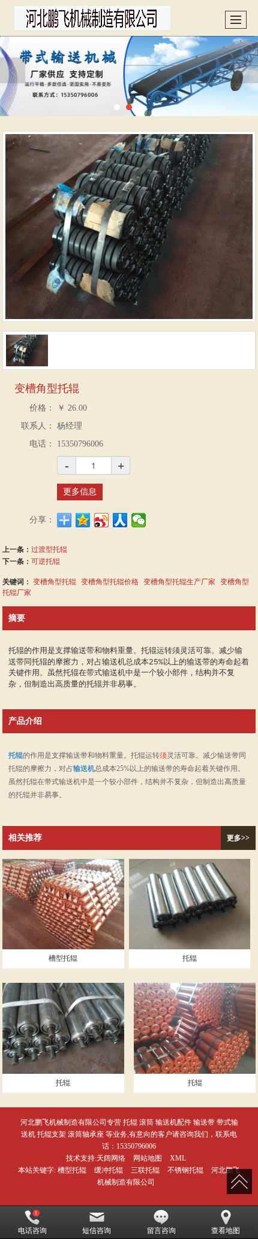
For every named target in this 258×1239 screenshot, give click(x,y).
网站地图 (147, 1158)
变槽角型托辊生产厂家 (179, 581)
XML (178, 1158)
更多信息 (80, 491)
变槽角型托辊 (54, 581)
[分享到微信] (138, 520)
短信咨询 (96, 1230)
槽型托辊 (72, 1170)
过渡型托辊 (49, 548)
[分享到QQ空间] (83, 520)
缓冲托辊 (108, 1170)
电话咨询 (32, 1230)
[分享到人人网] (120, 520)
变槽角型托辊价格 (110, 581)
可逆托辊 (45, 560)
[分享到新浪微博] (101, 520)
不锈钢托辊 (185, 1170)
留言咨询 (161, 1230)
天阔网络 (111, 1158)
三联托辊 (145, 1170)
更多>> (238, 838)
